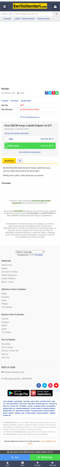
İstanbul (4, 101)
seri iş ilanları (8, 401)
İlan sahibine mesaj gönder (30, 152)
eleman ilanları (42, 413)
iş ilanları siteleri (48, 408)
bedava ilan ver (9, 411)
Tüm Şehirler (6, 307)
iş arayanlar (50, 406)
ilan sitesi (23, 403)
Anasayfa (7, 19)
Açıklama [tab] (9, 161)
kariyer (11, 413)
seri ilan (27, 401)
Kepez (4, 329)
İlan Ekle (37, 465)
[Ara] (56, 13)
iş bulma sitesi (36, 411)
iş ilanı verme (31, 413)
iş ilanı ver (14, 406)
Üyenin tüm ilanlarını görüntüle (16, 133)
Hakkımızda (6, 265)
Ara (16, 457)
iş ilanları (22, 406)
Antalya (4, 304)
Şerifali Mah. (26, 101)
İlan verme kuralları (9, 272)
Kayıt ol (4, 354)
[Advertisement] (30, 55)
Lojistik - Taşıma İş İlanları (24, 19)
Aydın (3, 300)
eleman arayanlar (22, 408)
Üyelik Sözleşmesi (9, 275)
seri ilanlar (18, 401)
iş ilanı (30, 406)
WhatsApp (46, 457)
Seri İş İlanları (7, 347)
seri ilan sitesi (45, 401)
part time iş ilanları (23, 411)
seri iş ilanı (35, 401)
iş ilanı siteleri (36, 408)
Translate (38, 255)
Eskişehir (5, 297)
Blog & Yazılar (7, 282)
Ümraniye (14, 101)
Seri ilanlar (5, 344)
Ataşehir (4, 319)
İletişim (4, 268)
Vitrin (22, 465)
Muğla (4, 293)
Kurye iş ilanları (44, 19)
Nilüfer (4, 325)
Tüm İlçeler (6, 332)
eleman (17, 413)
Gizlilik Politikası (8, 278)
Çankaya (5, 322)
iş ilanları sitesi (39, 406)
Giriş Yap (5, 357)
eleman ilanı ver (9, 408)
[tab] (20, 160)
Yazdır (21, 93)
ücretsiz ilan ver (42, 403)
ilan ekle (31, 403)
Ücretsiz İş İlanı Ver (9, 351)
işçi (23, 413)
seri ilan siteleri (12, 403)
